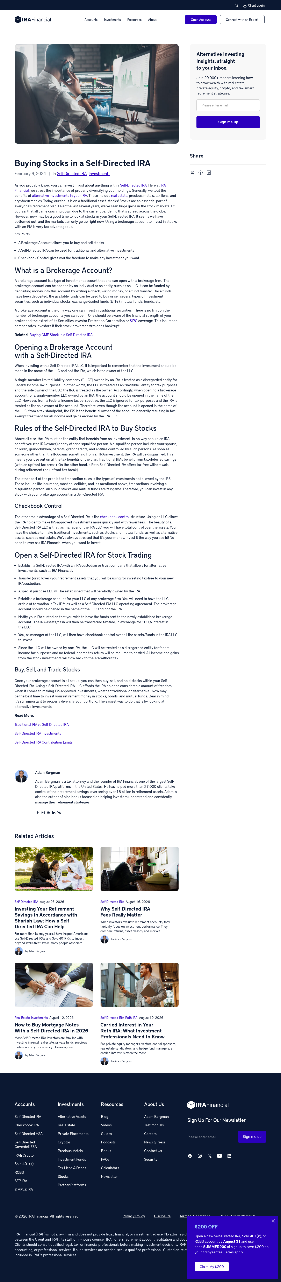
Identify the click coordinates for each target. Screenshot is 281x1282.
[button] (236, 5)
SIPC (133, 320)
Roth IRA (131, 1017)
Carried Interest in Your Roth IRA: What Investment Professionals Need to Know (132, 1030)
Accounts (91, 19)
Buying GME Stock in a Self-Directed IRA (61, 334)
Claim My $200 (212, 1266)
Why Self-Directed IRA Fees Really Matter (125, 911)
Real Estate (22, 1017)
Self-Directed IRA (72, 173)
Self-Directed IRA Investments (38, 733)
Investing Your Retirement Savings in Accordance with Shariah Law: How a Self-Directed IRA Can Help (46, 917)
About (152, 19)
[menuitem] (91, 19)
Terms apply (233, 1251)
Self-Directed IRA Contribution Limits (44, 742)
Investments (112, 19)
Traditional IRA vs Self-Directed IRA (42, 724)
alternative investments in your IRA (59, 195)
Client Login (256, 5)
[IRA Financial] (33, 19)
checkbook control (115, 516)
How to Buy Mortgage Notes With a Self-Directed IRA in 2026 (51, 1027)
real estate (119, 195)
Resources (134, 19)
